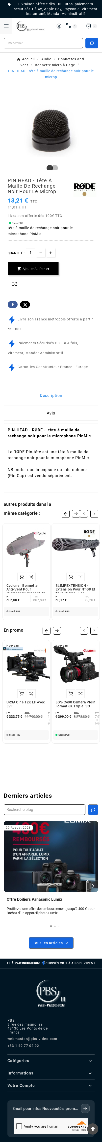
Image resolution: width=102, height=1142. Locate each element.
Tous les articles (48, 943)
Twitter (25, 304)
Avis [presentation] (51, 413)
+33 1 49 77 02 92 (23, 1046)
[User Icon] (59, 26)
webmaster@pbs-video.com (32, 1039)
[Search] (91, 42)
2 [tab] (53, 168)
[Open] (6, 26)
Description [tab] (51, 395)
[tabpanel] (51, 131)
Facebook (13, 304)
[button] (51, 926)
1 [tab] (48, 168)
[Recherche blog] (93, 809)
